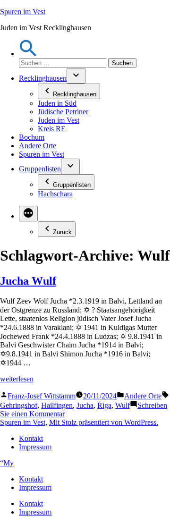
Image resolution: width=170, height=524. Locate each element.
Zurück (62, 232)
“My (7, 463)
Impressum (35, 447)
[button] (28, 54)
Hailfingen (57, 405)
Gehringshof (18, 405)
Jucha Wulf (28, 281)
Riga (104, 405)
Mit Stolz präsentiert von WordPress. (103, 422)
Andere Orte (37, 146)
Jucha (85, 405)
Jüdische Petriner (63, 112)
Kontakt (31, 438)
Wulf (122, 405)
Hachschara (55, 194)
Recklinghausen (43, 78)
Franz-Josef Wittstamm (42, 396)
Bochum (31, 137)
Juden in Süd (57, 103)
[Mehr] (28, 213)
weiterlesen (17, 379)
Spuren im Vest (22, 12)
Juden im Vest (58, 120)
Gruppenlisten (40, 169)
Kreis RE (52, 129)
